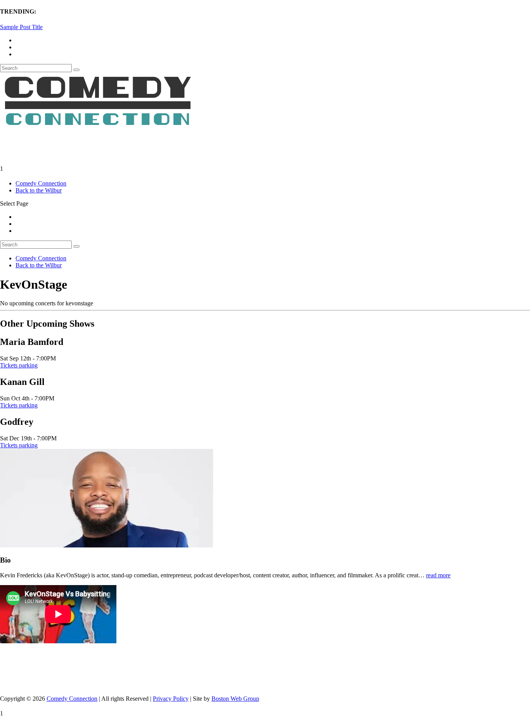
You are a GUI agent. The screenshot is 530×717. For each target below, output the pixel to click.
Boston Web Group (235, 698)
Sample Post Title (21, 27)
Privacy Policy (171, 698)
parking (28, 365)
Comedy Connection (41, 183)
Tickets (9, 365)
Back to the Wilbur (39, 190)
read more (438, 575)
